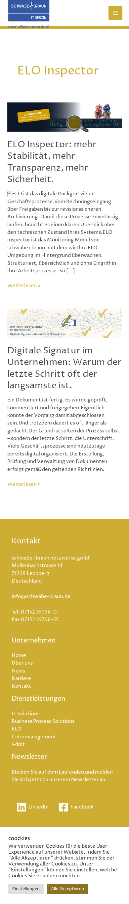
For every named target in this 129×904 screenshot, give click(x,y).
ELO (17, 729)
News (18, 671)
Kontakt (21, 686)
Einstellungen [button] (26, 889)
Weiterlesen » (24, 285)
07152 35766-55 (40, 619)
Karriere (21, 678)
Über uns (22, 663)
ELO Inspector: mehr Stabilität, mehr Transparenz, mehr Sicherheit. (52, 162)
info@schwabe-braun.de (41, 596)
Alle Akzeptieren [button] (67, 889)
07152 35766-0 (39, 612)
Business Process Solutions (43, 721)
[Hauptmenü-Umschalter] (115, 13)
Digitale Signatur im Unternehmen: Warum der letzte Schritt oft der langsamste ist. (64, 368)
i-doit (18, 744)
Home (19, 655)
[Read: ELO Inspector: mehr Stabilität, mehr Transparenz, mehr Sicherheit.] (64, 117)
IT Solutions (25, 714)
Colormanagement (34, 737)
